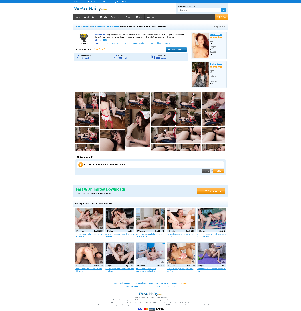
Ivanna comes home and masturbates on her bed (146, 270)
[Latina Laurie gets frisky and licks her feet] (181, 253)
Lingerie (135, 43)
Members (151, 17)
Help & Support (125, 283)
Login (206, 171)
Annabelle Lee (98, 26)
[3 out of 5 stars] (99, 49)
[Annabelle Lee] (200, 45)
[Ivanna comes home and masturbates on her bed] (150, 253)
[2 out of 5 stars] (97, 49)
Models (103, 17)
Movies (139, 17)
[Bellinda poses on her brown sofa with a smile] (89, 253)
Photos (129, 17)
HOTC (105, 40)
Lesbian (158, 43)
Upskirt (151, 43)
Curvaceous (166, 43)
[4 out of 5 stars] (102, 49)
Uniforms (143, 43)
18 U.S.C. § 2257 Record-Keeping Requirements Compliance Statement (150, 287)
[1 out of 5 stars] (94, 49)
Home (77, 17)
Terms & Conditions (140, 283)
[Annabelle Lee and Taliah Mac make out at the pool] (211, 219)
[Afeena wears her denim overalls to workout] (211, 253)
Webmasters (164, 283)
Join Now (218, 171)
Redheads (176, 43)
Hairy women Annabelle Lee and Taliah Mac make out (149, 235)
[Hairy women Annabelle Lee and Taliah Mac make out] (150, 219)
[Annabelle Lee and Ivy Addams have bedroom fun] (89, 219)
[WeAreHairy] (150, 294)
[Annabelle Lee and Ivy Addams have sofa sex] (119, 219)
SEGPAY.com (170, 305)
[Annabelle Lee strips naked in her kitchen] (181, 219)
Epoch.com (99, 305)
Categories (115, 17)
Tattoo (119, 43)
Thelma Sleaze (112, 26)
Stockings (127, 43)
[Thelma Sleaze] (200, 74)
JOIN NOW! (221, 17)
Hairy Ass (112, 43)
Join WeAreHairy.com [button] (211, 191)
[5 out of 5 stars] (104, 49)
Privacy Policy (153, 283)
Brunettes (104, 43)
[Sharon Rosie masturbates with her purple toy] (119, 253)
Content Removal (207, 305)
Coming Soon (90, 17)
